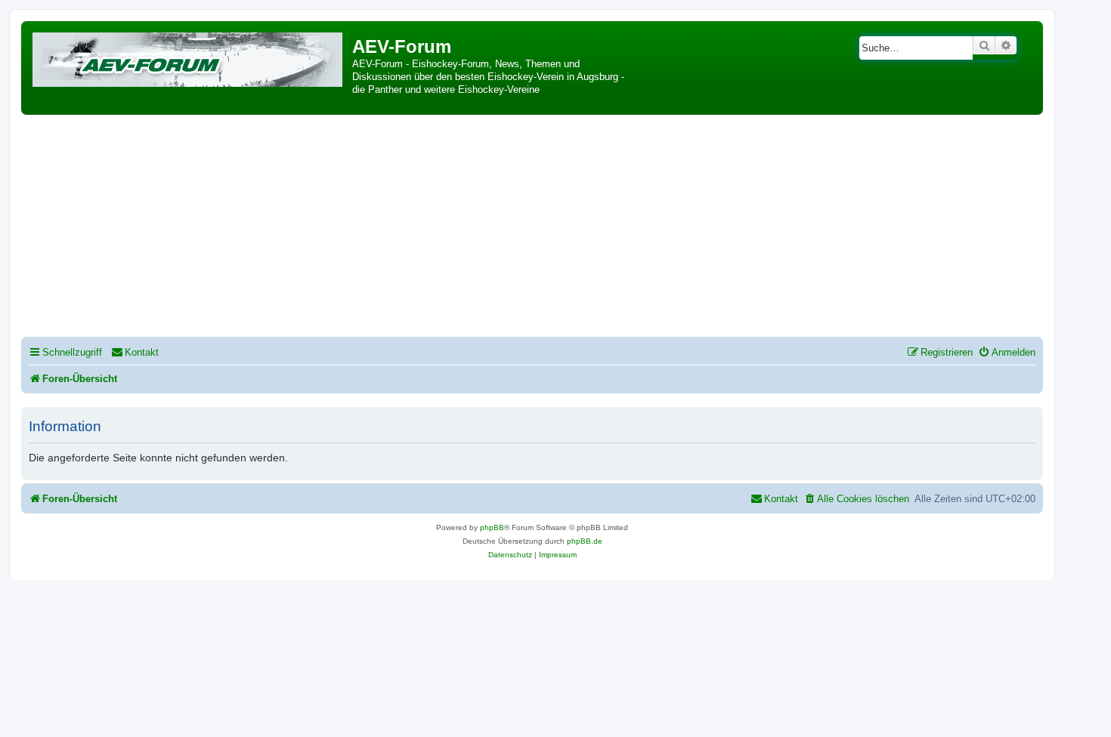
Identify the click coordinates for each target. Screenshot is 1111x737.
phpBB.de (584, 541)
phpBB (492, 527)
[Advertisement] (532, 228)
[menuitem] (135, 352)
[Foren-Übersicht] (188, 57)
